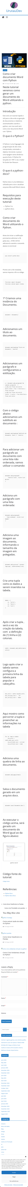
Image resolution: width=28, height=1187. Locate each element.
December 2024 (5, 1083)
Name (3, 998)
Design (3, 1131)
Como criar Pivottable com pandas (15, 908)
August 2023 (4, 1114)
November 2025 (5, 1073)
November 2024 (5, 1085)
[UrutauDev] (3, 17)
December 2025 (5, 1070)
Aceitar (14, 1172)
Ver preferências (14, 1181)
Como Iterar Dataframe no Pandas (13, 904)
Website (3, 1013)
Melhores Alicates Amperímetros (9, 1050)
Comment (4, 977)
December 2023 (5, 1106)
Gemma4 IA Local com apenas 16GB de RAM (12, 1042)
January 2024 (4, 1103)
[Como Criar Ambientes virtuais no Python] (14, 949)
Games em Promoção (6, 1142)
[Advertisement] (14, 34)
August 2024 (4, 1093)
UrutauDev (14, 11)
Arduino (3, 1124)
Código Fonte (6, 881)
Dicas (2, 1134)
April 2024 (4, 1101)
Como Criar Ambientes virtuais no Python (14, 954)
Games (3, 1139)
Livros (2, 1154)
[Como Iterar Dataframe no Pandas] (6, 933)
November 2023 (5, 1109)
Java (2, 1147)
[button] (25, 1156)
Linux (2, 1152)
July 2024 (3, 1096)
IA (1, 1144)
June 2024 (3, 1098)
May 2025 (3, 1078)
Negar (14, 1177)
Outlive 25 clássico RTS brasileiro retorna (12, 1047)
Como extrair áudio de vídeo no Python (13, 922)
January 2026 (4, 1067)
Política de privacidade (18, 1184)
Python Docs (9, 893)
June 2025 (3, 1075)
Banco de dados (5, 1126)
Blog (2, 1129)
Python (5, 70)
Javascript (3, 1149)
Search (25, 1029)
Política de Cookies (8, 1184)
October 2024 (4, 1088)
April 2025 (4, 1080)
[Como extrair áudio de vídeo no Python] (6, 918)
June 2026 (3, 1060)
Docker (3, 1136)
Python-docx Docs (10, 895)
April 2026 (4, 1065)
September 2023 (5, 1111)
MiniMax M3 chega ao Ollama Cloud (10, 1045)
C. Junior (17, 83)
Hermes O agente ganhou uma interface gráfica (13, 1040)
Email (3, 1006)
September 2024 (5, 1091)
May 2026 (3, 1062)
